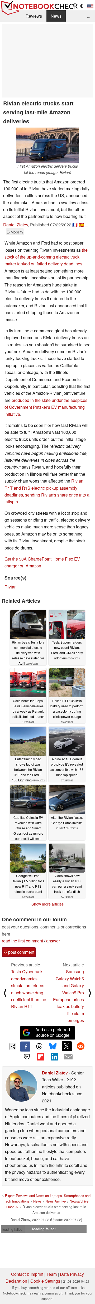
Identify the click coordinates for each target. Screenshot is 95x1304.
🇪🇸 (81, 225)
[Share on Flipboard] (41, 1057)
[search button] (75, 6)
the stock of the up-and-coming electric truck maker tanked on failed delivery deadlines (46, 257)
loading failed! (12, 1229)
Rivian (10, 587)
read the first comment (22, 941)
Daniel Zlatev (15, 225)
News (56, 16)
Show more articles (47, 904)
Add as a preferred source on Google (52, 1032)
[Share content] (13, 1046)
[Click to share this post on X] (67, 1046)
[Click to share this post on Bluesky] (53, 1047)
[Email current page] (68, 1057)
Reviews (34, 16)
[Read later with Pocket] (27, 1057)
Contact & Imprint (27, 1274)
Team (51, 1274)
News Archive (55, 1201)
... (88, 16)
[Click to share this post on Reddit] (80, 1046)
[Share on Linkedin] (54, 1057)
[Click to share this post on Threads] (39, 1047)
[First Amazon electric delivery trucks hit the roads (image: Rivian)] (47, 145)
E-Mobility (15, 232)
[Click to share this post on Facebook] (25, 1047)
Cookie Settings (45, 1281)
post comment (20, 952)
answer (53, 941)
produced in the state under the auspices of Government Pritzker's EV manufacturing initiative (45, 407)
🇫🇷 (75, 225)
